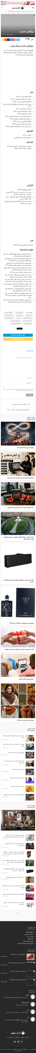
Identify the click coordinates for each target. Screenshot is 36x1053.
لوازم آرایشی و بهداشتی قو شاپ (25, 943)
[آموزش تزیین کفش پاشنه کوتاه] (31, 982)
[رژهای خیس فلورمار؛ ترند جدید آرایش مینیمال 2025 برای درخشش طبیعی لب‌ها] (30, 837)
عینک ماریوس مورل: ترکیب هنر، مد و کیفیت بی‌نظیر (13, 886)
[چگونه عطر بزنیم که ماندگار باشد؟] (18, 433)
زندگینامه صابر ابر (27, 318)
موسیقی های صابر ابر (16, 323)
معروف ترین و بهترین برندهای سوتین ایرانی (13, 894)
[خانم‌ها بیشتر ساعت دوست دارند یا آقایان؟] (30, 797)
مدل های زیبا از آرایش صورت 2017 (16, 963)
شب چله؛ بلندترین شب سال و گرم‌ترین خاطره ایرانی (20, 508)
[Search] (2, 7)
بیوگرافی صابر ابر (8, 313)
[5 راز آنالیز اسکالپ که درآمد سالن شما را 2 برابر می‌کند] (18, 464)
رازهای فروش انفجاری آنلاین (26, 679)
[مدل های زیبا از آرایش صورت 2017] (31, 962)
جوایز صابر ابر (19, 315)
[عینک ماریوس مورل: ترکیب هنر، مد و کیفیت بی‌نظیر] (30, 888)
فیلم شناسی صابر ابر (15, 321)
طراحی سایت (30, 937)
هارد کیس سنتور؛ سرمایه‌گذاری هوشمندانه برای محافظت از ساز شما (19, 581)
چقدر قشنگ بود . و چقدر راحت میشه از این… (16, 1012)
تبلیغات (22, 1037)
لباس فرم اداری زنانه (28, 941)
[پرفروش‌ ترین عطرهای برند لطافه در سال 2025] (18, 603)
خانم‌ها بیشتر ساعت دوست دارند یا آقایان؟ (14, 795)
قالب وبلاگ (30, 939)
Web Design (29, 932)
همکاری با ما (16, 1037)
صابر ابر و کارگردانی (9, 318)
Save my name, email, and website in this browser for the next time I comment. (18, 390)
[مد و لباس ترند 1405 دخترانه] (30, 780)
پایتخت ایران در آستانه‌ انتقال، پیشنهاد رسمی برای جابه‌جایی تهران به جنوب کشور (18, 538)
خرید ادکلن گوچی (28, 934)
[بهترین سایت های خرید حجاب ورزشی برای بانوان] (30, 746)
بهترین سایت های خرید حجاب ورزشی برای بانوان (13, 745)
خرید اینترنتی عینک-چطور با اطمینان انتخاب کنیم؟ (13, 736)
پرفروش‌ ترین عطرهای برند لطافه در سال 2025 (22, 623)
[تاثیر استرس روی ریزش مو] (30, 789)
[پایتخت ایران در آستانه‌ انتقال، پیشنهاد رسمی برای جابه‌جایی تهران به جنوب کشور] (18, 523)
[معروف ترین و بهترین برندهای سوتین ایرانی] (30, 896)
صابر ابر (18, 318)
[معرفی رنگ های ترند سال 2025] (18, 700)
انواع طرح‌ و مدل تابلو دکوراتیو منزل (23, 826)
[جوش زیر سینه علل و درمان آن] (31, 973)
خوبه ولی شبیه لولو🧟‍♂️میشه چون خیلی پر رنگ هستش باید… (16, 1021)
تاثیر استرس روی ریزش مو (17, 786)
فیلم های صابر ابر (27, 323)
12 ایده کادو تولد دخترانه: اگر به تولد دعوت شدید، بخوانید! (19, 650)
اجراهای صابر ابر (19, 313)
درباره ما (27, 1037)
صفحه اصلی (31, 12)
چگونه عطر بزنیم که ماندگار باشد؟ (25, 448)
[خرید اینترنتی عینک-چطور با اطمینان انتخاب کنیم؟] (30, 738)
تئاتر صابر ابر (28, 315)
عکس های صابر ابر (27, 321)
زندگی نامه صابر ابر (9, 315)
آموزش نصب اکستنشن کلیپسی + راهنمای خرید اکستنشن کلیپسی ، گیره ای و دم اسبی (13, 853)
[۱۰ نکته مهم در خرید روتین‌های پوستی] (30, 879)
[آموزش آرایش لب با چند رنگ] (31, 957)
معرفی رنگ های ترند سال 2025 (25, 720)
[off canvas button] (33, 7)
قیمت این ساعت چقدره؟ (22, 1005)
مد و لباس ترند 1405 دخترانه (17, 778)
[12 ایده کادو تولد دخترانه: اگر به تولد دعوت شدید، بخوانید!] (18, 637)
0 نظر (3, 35)
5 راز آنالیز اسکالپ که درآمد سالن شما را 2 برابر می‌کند (20, 478)
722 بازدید (23, 829)
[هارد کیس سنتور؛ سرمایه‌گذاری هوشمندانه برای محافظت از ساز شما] (18, 560)
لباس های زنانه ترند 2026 (18, 769)
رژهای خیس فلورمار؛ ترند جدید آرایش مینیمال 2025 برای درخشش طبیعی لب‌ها (14, 836)
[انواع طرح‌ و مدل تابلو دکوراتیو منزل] (18, 820)
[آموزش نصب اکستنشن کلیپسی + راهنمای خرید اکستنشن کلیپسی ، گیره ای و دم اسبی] (30, 854)
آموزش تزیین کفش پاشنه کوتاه (17, 980)
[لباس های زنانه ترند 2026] (30, 772)
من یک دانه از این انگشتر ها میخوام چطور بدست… (15, 997)
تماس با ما (9, 1037)
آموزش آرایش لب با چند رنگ (18, 954)
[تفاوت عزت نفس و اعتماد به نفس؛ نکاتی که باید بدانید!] (30, 905)
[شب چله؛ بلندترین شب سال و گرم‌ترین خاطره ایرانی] (18, 493)
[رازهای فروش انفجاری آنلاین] (18, 665)
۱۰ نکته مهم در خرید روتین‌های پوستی (15, 877)
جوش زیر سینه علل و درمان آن (17, 971)
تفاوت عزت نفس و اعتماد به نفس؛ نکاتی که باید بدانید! (13, 903)
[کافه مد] (18, 1033)
